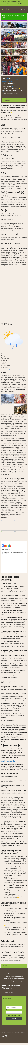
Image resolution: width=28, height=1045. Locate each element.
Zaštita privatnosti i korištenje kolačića (14, 978)
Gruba (7, 78)
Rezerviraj (4, 965)
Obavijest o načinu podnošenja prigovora (14, 981)
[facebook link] (6, 1036)
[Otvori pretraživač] (21, 9)
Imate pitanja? (7, 100)
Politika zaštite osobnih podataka (14, 976)
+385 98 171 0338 (9, 992)
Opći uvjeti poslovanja (14, 974)
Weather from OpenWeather (8, 369)
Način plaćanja (8, 761)
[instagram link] (3, 1036)
